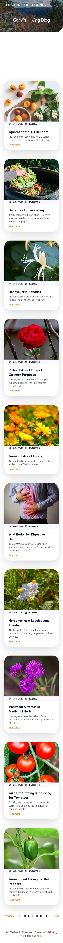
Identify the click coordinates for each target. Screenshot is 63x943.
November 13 (35, 124)
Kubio (40, 935)
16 (41, 916)
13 (29, 916)
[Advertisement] (31, 50)
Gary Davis (17, 124)
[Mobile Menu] (56, 5)
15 (37, 916)
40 (47, 916)
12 (25, 916)
